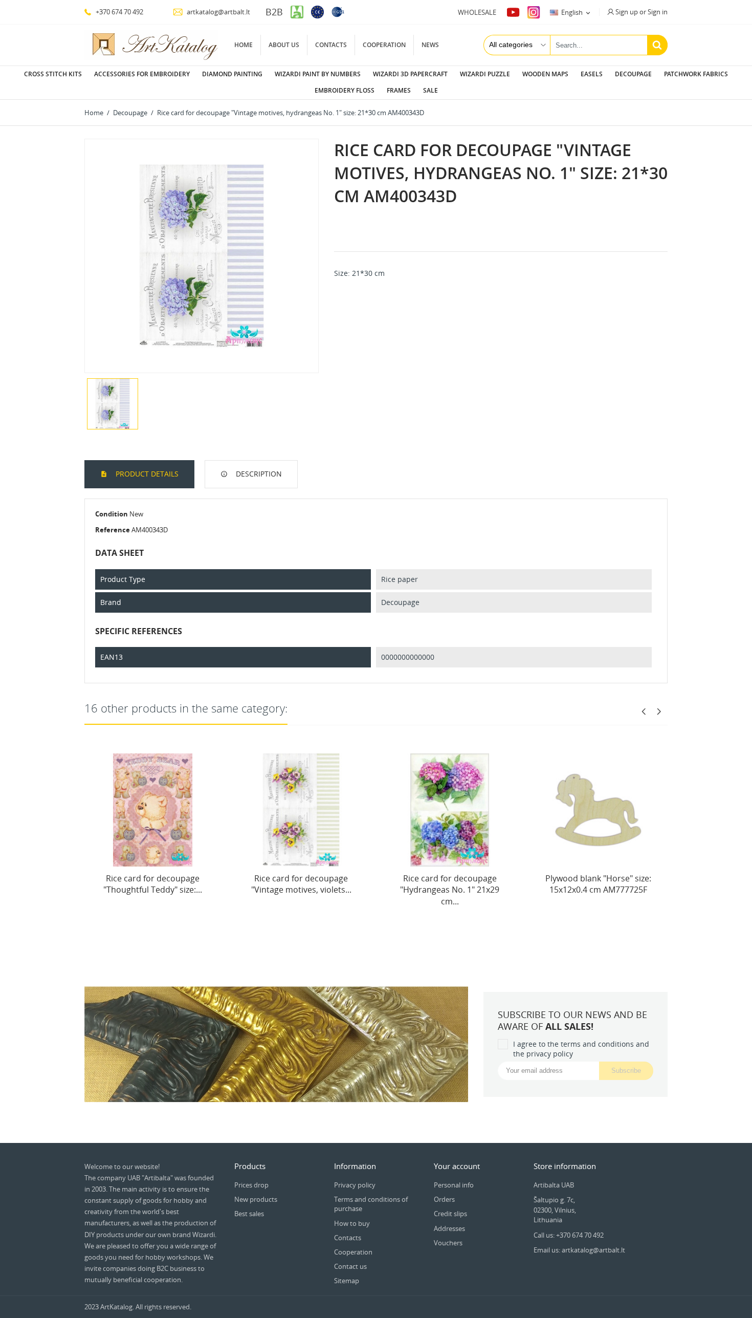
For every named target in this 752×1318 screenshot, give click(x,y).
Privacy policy (354, 1185)
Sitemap (346, 1280)
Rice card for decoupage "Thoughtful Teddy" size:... (152, 884)
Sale (430, 90)
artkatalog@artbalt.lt (217, 11)
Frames (399, 90)
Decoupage (633, 74)
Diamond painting (232, 74)
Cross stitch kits (53, 74)
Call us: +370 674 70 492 (569, 1235)
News (430, 44)
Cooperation (384, 44)
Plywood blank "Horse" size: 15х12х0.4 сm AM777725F (598, 884)
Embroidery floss (344, 90)
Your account (457, 1166)
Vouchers (448, 1242)
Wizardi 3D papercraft (410, 74)
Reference (112, 529)
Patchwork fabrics (696, 74)
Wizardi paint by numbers (318, 74)
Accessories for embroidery (142, 74)
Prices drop (251, 1185)
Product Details (146, 474)
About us (284, 44)
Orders (444, 1199)
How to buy (352, 1223)
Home (243, 44)
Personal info (454, 1185)
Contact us (350, 1266)
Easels (592, 74)
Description (258, 474)
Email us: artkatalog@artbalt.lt (579, 1250)
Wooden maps (545, 74)
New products (255, 1199)
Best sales (249, 1213)
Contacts (331, 44)
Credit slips (450, 1213)
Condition (111, 513)
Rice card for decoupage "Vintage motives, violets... (301, 884)
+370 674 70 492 (118, 11)
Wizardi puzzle (485, 74)
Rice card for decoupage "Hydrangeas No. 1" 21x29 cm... (449, 890)
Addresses (449, 1228)
